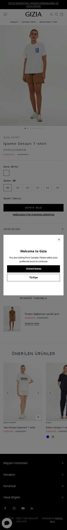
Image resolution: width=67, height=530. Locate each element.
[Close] (59, 239)
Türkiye (33, 277)
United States (33, 268)
